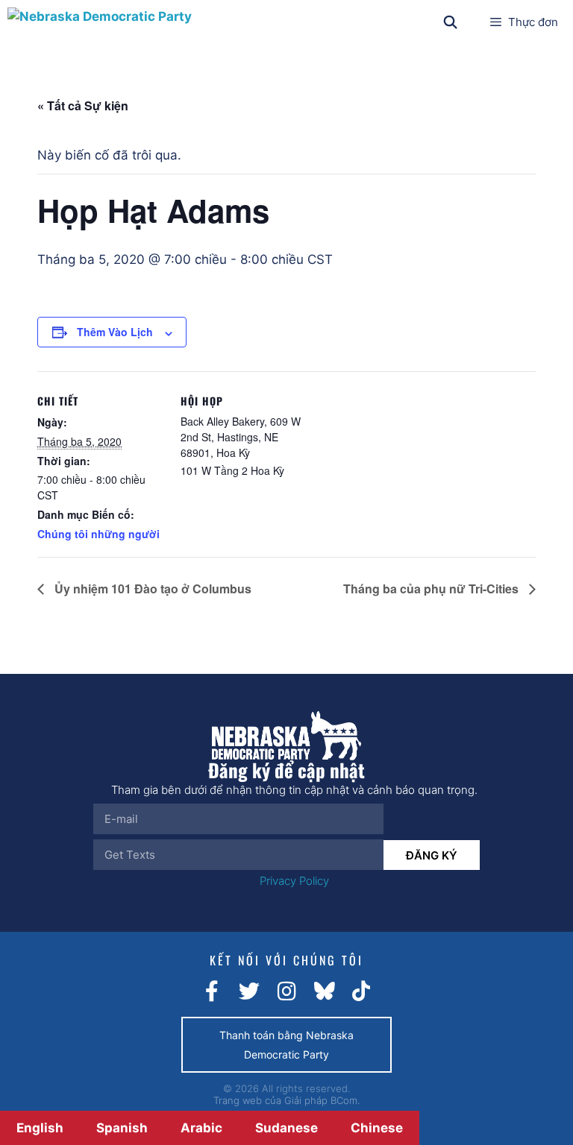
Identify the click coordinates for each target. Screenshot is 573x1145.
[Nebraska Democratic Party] (99, 22)
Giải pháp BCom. (322, 1100)
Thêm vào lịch (115, 331)
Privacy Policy (294, 881)
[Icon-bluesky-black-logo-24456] (323, 991)
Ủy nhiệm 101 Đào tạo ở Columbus (151, 588)
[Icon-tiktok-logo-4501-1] (361, 991)
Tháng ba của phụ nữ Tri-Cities (432, 588)
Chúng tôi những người (98, 533)
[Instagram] (286, 991)
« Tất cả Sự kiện (82, 105)
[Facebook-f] (211, 991)
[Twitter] (249, 991)
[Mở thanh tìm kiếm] (451, 22)
